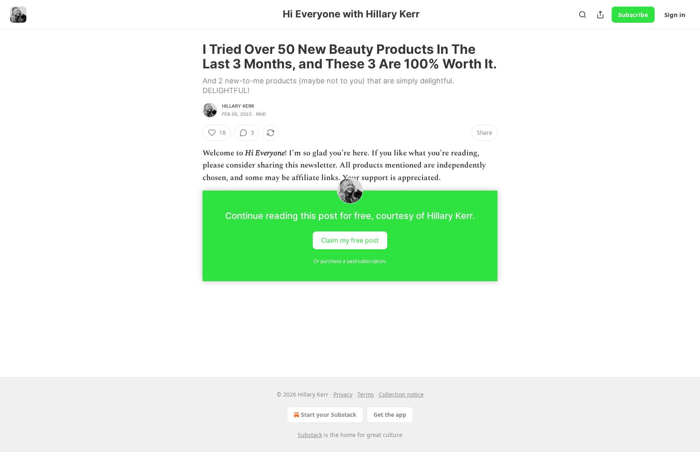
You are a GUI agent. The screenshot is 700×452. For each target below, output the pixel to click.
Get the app (389, 414)
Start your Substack (328, 414)
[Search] (582, 14)
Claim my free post (350, 240)
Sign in (674, 15)
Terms (365, 394)
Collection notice (401, 394)
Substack (310, 435)
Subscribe (633, 15)
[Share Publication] (600, 14)
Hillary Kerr (238, 106)
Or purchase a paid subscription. (350, 261)
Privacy (342, 394)
